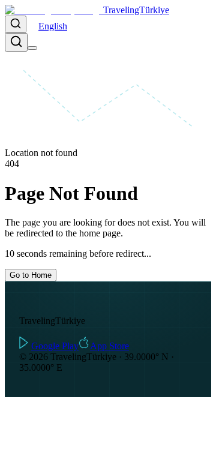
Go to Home (31, 275)
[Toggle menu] (32, 48)
